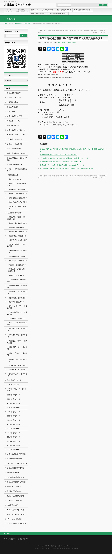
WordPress (45, 548)
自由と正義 (11, 111)
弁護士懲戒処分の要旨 (14, 116)
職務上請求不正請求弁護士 (16, 514)
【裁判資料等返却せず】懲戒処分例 (17, 313)
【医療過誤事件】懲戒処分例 (17, 232)
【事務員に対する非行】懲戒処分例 (17, 342)
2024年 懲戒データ (13, 399)
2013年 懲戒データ (13, 445)
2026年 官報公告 (13, 385)
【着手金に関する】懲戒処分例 (17, 336)
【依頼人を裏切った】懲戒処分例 (17, 251)
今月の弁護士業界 (13, 125)
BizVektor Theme (56, 548)
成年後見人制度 (12, 505)
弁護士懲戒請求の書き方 (15, 468)
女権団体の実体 (12, 102)
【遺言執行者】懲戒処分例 (17, 265)
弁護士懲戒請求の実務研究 (16, 454)
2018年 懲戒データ (13, 424)
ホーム (8, 533)
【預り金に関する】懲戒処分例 (17, 329)
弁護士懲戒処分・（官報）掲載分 (23, 23)
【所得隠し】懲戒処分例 (15, 275)
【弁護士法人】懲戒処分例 (16, 370)
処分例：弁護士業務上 (14, 213)
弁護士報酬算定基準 (14, 93)
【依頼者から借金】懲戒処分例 (17, 286)
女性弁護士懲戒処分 (14, 148)
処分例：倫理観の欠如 (14, 164)
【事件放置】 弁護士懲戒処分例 (16, 184)
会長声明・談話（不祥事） (16, 135)
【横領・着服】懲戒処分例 (16, 189)
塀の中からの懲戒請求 (14, 519)
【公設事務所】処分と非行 (16, 318)
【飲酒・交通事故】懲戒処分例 (17, 354)
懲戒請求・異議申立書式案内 (17, 463)
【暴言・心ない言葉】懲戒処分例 (17, 170)
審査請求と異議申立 (14, 486)
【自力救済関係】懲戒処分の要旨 (17, 280)
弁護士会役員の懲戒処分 (15, 510)
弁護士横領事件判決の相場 (16, 153)
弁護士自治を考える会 (17, 4)
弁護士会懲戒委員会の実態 (16, 482)
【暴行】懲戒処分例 (14, 179)
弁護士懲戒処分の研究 (14, 459)
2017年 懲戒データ (13, 428)
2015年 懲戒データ (13, 437)
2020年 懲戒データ (13, 416)
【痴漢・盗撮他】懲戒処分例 (17, 198)
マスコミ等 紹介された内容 (16, 524)
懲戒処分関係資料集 (14, 491)
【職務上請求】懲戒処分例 (16, 298)
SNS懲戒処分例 (13, 175)
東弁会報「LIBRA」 (14, 121)
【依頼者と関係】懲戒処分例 (17, 194)
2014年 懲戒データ (13, 441)
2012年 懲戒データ (13, 449)
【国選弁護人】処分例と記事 (17, 240)
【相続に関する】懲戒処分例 (17, 261)
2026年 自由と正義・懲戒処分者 (16, 390)
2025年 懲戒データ (13, 395)
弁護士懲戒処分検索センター (17, 130)
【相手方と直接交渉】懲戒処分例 (17, 323)
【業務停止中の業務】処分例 (17, 223)
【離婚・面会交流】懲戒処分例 (17, 348)
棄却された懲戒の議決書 (15, 496)
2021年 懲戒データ (13, 412)
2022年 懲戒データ (13, 407)
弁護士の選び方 (12, 107)
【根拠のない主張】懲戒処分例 (17, 292)
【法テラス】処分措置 (14, 500)
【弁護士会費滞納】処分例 (16, 256)
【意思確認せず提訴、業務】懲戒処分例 (17, 218)
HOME (5, 23)
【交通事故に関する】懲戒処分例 (17, 360)
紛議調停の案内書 (13, 472)
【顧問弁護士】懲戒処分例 (16, 365)
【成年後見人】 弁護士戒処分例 (16, 207)
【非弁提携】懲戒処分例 (15, 227)
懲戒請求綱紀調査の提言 (15, 477)
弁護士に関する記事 (14, 97)
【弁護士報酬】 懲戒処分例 (16, 236)
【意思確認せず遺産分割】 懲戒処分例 (17, 270)
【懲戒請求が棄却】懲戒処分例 (17, 375)
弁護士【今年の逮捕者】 (15, 144)
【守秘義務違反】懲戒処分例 (17, 202)
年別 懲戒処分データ (14, 380)
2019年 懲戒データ (13, 420)
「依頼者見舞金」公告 (14, 139)
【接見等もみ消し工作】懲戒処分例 (17, 307)
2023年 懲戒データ (13, 403)
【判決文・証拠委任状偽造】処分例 (17, 245)
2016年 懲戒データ (13, 433)
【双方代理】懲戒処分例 (15, 302)
